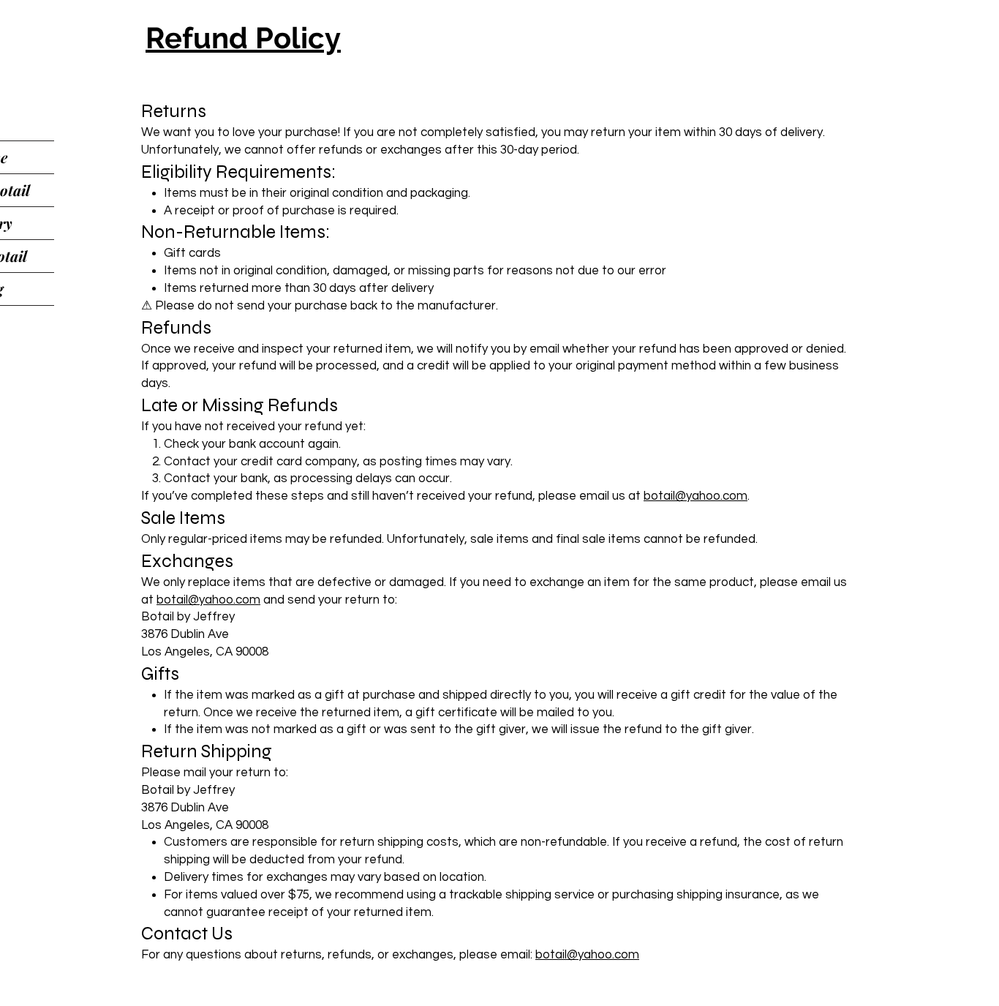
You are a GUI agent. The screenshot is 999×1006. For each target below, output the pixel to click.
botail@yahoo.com (695, 496)
